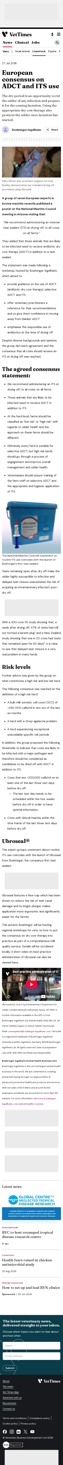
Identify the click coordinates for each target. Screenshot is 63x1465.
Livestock (39, 51)
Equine (52, 51)
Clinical (22, 42)
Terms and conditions (15, 1418)
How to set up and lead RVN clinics (31, 1287)
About (6, 1380)
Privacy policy (28, 1423)
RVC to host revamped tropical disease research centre (27, 1234)
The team (8, 1386)
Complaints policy (40, 1418)
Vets (6, 51)
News (7, 42)
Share (54, 129)
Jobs (35, 42)
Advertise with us (12, 1397)
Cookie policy (10, 1423)
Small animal (22, 51)
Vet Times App (11, 1392)
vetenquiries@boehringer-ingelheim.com (29, 1031)
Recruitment (9, 1403)
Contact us (9, 1408)
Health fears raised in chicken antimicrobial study (27, 1262)
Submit (10, 1368)
